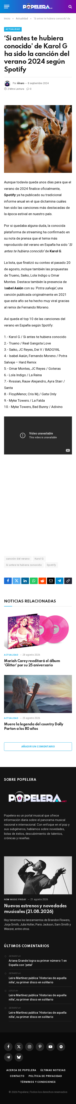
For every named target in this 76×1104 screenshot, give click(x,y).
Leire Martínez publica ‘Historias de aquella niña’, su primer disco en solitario (37, 980)
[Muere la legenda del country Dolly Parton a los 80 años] (38, 694)
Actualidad (13, 29)
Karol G (39, 558)
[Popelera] (38, 6)
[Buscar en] (70, 6)
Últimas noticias (52, 1070)
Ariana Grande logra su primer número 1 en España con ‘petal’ (38, 963)
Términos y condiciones (38, 1082)
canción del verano (18, 558)
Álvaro (20, 83)
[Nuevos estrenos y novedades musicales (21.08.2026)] (38, 875)
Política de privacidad (45, 1076)
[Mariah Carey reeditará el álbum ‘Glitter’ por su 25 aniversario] (38, 631)
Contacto (17, 1076)
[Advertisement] (38, 505)
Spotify (51, 564)
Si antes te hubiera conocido (24, 564)
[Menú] (6, 6)
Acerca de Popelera (21, 1070)
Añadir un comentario (38, 746)
